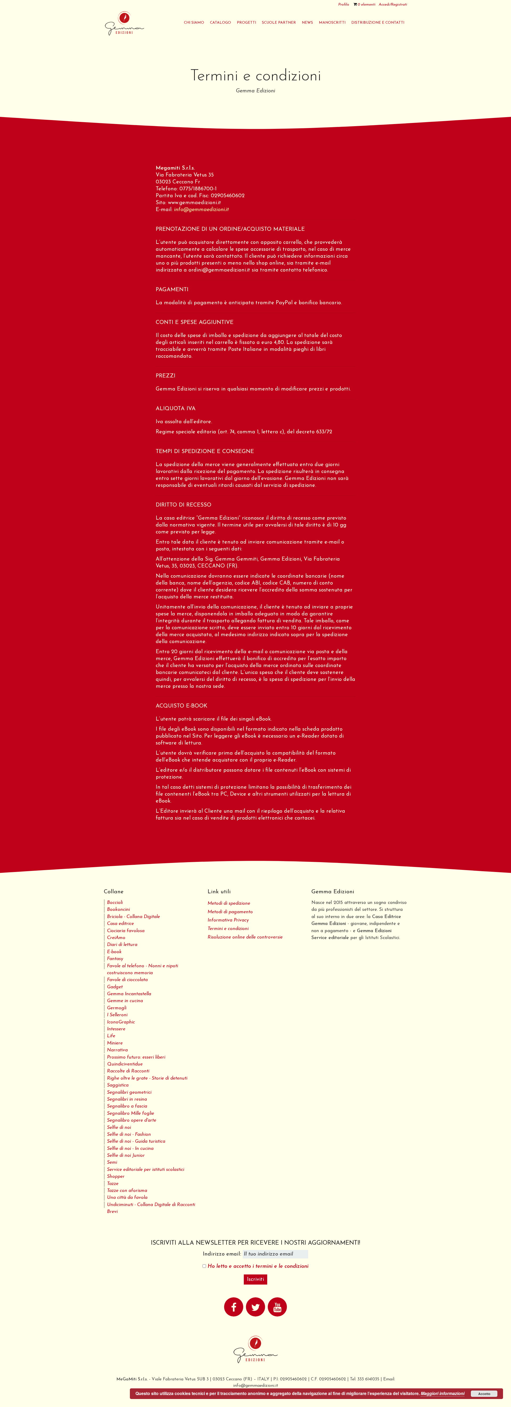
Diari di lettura (122, 945)
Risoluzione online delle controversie (245, 937)
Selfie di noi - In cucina (130, 1148)
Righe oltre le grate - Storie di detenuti (147, 1078)
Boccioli (115, 902)
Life (111, 1036)
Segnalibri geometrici (129, 1092)
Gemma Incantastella (129, 994)
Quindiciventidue (125, 1064)
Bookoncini (118, 909)
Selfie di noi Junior (126, 1155)
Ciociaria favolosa (126, 931)
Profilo (343, 5)
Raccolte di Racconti (128, 1071)
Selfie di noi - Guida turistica (136, 1141)
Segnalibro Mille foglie (130, 1113)
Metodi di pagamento (230, 912)
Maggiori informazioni (442, 1393)
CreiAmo (116, 938)
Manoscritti (332, 22)
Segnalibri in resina (127, 1099)
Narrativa (117, 1050)
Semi (112, 1162)
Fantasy (115, 959)
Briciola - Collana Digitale (133, 917)
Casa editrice (120, 923)
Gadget (115, 987)
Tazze (112, 1184)
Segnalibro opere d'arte (131, 1120)
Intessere (116, 1029)
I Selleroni (117, 1015)
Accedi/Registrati (393, 5)
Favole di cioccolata (127, 980)
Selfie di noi (119, 1127)
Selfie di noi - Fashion (129, 1134)
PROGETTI (246, 22)
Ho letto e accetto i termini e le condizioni (258, 1266)
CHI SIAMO (194, 22)
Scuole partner (279, 22)
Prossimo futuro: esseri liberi (136, 1057)
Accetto (484, 1393)
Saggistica (118, 1085)
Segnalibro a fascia (127, 1106)
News (307, 22)
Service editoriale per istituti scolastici (145, 1169)
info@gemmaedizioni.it (201, 209)
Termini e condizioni (228, 929)
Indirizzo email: (223, 1254)
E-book (114, 952)
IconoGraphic (121, 1022)
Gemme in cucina (125, 1001)
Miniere (115, 1043)
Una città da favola (127, 1197)
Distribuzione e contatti (377, 22)
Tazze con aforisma (127, 1190)
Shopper (116, 1176)
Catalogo (220, 22)
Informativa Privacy (228, 920)
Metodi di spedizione (229, 903)
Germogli (116, 1008)
